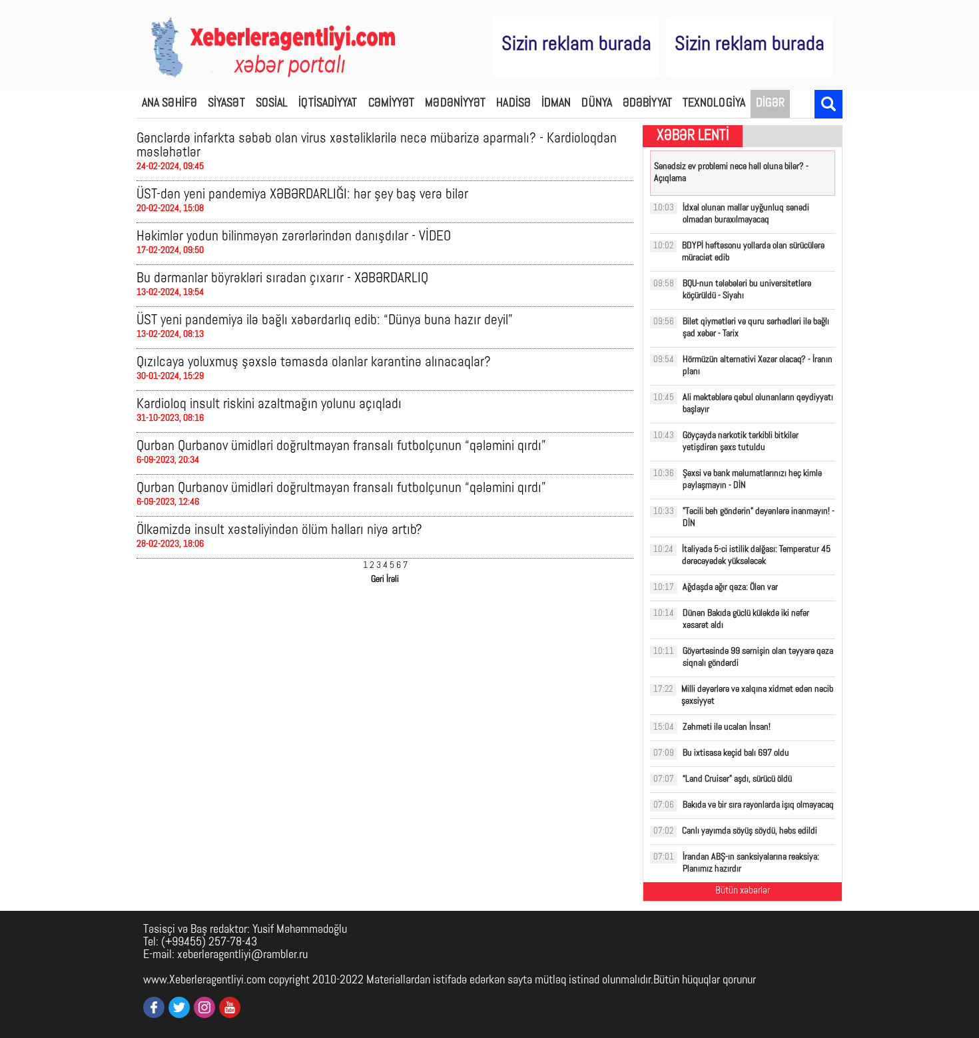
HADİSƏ (513, 104)
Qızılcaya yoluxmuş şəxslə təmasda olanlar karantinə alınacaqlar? (314, 363)
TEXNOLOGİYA (714, 104)
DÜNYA (596, 104)
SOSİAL (272, 104)
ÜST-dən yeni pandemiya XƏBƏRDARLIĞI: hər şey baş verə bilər (302, 195)
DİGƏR (770, 104)
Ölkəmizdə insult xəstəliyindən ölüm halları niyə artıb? (279, 530)
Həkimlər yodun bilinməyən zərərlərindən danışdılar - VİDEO (294, 237)
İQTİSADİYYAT (327, 104)
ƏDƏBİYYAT (647, 104)
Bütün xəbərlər (742, 891)
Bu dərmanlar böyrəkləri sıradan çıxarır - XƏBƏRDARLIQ (282, 279)
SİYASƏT (226, 104)
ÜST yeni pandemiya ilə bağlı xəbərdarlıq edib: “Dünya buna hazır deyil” (325, 321)
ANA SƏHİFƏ (169, 104)
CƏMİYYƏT (391, 104)
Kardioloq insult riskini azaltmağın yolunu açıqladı (269, 404)
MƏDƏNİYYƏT (455, 104)
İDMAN (556, 104)
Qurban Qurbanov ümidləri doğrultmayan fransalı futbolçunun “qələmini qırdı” (341, 446)
